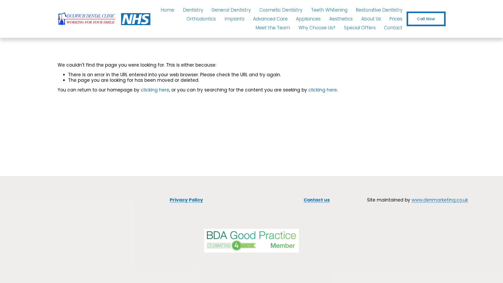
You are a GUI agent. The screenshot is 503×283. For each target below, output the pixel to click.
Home (167, 10)
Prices (395, 19)
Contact (393, 28)
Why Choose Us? (317, 28)
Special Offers (360, 28)
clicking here (155, 90)
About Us (371, 19)
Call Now (426, 18)
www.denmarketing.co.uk (440, 200)
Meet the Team (272, 28)
